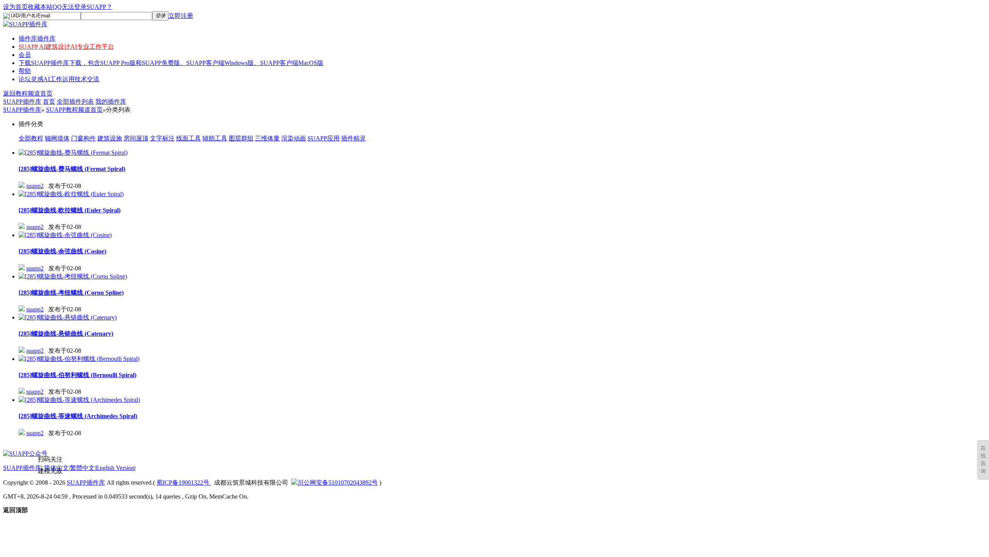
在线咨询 (983, 459)
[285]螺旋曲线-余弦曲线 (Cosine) (62, 251)
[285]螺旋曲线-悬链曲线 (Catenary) (66, 333)
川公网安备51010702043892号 (337, 482)
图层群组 (241, 138)
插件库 (37, 38)
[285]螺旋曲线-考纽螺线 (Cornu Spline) (71, 292)
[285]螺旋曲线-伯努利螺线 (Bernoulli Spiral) (77, 375)
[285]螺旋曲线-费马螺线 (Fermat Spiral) (72, 169)
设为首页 (15, 6)
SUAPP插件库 (22, 101)
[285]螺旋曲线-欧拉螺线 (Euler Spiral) (70, 210)
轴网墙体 (57, 138)
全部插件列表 (75, 101)
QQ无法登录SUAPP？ (82, 6)
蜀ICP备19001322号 (183, 482)
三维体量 (267, 138)
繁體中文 (82, 468)
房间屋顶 (136, 138)
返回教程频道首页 (28, 93)
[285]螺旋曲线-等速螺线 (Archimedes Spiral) (78, 416)
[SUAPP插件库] (25, 24)
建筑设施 (109, 138)
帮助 (25, 71)
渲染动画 (293, 138)
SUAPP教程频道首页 (74, 109)
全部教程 (31, 138)
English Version (115, 468)
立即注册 (180, 15)
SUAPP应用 (324, 138)
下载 (171, 63)
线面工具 (188, 138)
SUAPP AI (66, 46)
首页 (49, 101)
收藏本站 (40, 6)
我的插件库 (110, 101)
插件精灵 (353, 138)
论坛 (59, 79)
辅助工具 (214, 138)
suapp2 (35, 186)
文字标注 (162, 138)
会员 (25, 54)
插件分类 (31, 124)
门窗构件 (83, 138)
